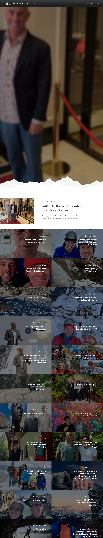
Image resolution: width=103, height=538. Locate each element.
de (85, 3)
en (88, 3)
